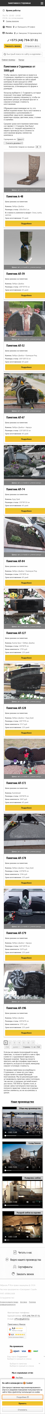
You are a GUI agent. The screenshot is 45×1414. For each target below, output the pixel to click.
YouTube (19, 1377)
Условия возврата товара (9, 1302)
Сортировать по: (10, 139)
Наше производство (22, 1102)
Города (21, 60)
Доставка (23, 1302)
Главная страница (8, 60)
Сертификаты (25, 1267)
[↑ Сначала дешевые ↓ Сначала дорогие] (13, 144)
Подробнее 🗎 (22, 1397)
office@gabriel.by (21, 1319)
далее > (16, 1047)
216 (7, 1047)
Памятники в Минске (16, 1324)
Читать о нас (25, 1252)
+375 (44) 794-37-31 (24, 40)
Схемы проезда (12, 21)
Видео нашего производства (25, 1260)
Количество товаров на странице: (22, 147)
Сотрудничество (7, 1297)
